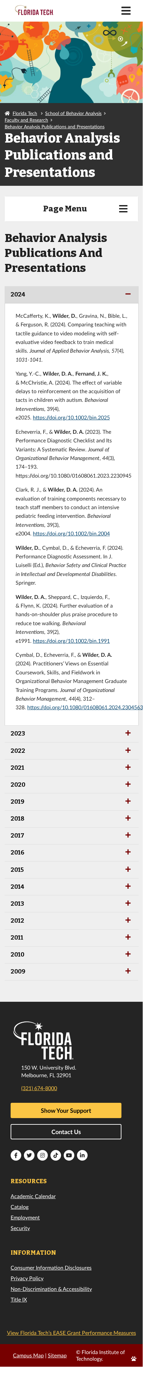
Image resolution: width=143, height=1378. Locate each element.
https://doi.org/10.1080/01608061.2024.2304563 (85, 707)
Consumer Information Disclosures (51, 1267)
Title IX (19, 1299)
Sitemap (57, 1355)
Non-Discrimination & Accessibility (51, 1289)
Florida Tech (25, 113)
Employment (25, 1217)
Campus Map (28, 1355)
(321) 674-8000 (39, 1088)
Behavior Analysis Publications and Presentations (55, 126)
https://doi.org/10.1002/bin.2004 (71, 533)
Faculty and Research (26, 120)
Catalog (20, 1207)
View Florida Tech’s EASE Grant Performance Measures (71, 1332)
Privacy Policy (27, 1278)
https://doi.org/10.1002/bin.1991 (71, 640)
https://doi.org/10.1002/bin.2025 (71, 417)
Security (20, 1228)
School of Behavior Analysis (73, 113)
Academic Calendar (33, 1196)
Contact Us (66, 1131)
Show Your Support (66, 1110)
